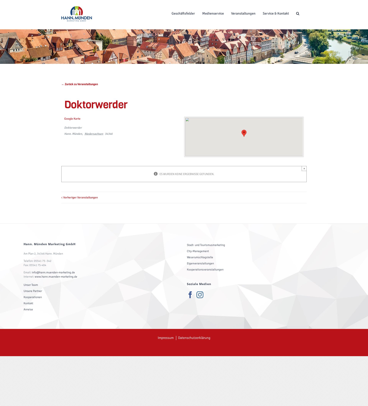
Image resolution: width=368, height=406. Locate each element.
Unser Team (31, 285)
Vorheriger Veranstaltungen (80, 197)
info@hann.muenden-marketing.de (53, 272)
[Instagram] (199, 294)
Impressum (166, 338)
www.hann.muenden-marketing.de (56, 276)
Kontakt (28, 303)
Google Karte (72, 118)
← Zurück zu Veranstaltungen (79, 84)
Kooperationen (33, 297)
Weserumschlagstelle (200, 257)
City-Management (198, 251)
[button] (297, 13)
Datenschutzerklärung (194, 338)
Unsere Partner (33, 291)
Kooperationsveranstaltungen (205, 269)
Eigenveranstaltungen (200, 263)
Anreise (28, 309)
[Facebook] (190, 294)
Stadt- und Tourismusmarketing (206, 245)
